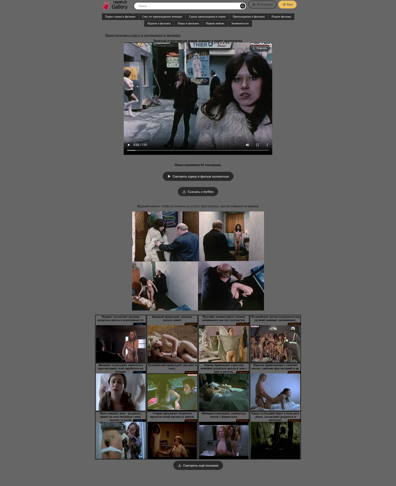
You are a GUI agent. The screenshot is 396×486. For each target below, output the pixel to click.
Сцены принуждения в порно (207, 16)
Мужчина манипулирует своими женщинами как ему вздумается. (224, 318)
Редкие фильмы (281, 16)
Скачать (262, 48)
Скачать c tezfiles (201, 191)
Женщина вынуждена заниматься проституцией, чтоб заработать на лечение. (120, 368)
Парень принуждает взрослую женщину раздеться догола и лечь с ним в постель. (223, 368)
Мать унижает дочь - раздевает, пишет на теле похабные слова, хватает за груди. (120, 417)
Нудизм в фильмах (159, 23)
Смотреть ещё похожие (200, 465)
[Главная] (116, 8)
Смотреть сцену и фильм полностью (201, 176)
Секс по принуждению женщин (162, 16)
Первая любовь (215, 23)
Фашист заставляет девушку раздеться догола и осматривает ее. (121, 318)
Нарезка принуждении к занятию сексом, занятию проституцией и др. (275, 367)
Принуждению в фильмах (249, 16)
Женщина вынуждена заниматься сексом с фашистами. (224, 415)
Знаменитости (240, 23)
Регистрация (264, 4)
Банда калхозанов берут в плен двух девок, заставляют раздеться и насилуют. (275, 417)
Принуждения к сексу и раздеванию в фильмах (143, 35)
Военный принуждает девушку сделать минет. (172, 318)
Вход (290, 4)
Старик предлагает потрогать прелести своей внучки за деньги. (172, 415)
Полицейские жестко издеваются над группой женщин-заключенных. (275, 318)
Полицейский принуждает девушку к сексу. (172, 367)
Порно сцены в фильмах (120, 16)
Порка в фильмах (188, 23)
